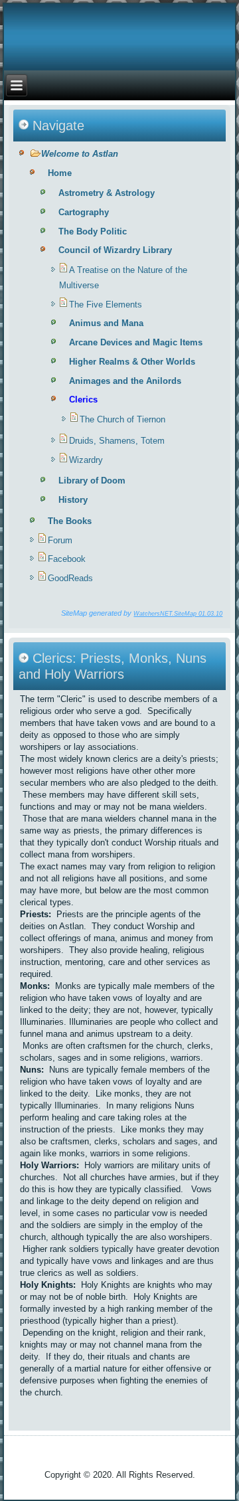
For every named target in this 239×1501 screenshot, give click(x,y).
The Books (70, 521)
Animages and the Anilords (125, 381)
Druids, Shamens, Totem (117, 441)
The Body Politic (92, 231)
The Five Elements (105, 304)
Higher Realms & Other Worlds (132, 362)
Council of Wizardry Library (115, 250)
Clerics (83, 399)
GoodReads (70, 578)
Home (60, 173)
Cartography (83, 212)
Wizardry (86, 460)
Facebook (67, 559)
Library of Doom (91, 481)
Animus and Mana (106, 323)
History (73, 500)
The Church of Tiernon (122, 419)
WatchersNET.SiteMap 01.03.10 (177, 613)
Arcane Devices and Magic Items (135, 342)
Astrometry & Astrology (106, 193)
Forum (60, 540)
